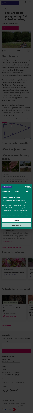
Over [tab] (27, 191)
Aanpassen (15, 225)
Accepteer (16, 220)
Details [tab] (17, 191)
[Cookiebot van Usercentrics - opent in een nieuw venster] (23, 187)
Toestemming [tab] (6, 191)
